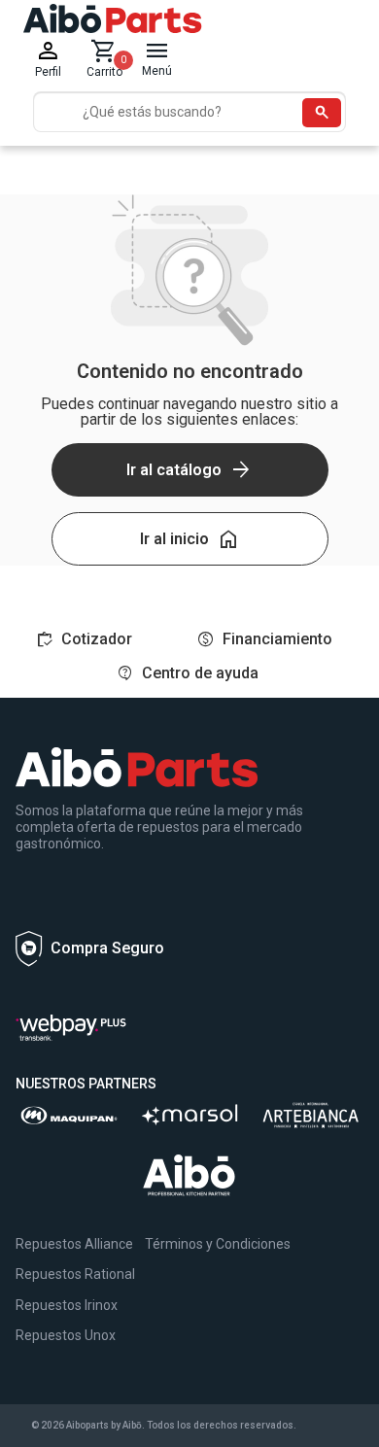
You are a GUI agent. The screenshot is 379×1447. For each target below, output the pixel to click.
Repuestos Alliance (74, 1244)
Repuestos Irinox (67, 1305)
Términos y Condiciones (218, 1244)
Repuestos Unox (66, 1335)
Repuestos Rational (75, 1274)
